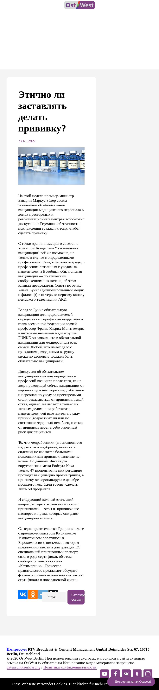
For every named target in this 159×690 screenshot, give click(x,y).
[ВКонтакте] (23, 594)
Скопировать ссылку (78, 597)
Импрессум (17, 649)
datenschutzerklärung (23, 667)
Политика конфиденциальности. (70, 667)
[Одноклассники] (33, 594)
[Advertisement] (79, 40)
